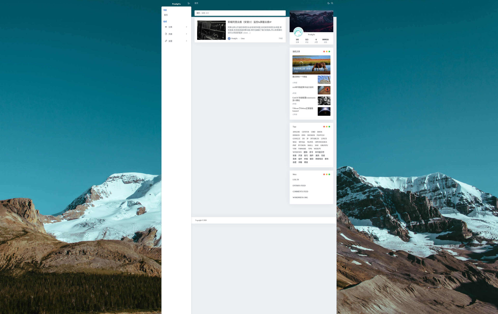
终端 (306, 159)
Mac (295, 142)
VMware (302, 149)
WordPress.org (300, 198)
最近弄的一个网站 (299, 77)
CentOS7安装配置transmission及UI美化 (303, 99)
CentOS (305, 132)
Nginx (310, 142)
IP (307, 139)
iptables (314, 139)
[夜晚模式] (328, 3)
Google (296, 139)
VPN (310, 149)
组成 (165, 21)
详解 (300, 162)
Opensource (321, 142)
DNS (303, 135)
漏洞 (317, 155)
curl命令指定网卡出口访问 (302, 87)
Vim (294, 149)
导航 (165, 10)
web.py (317, 149)
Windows (297, 152)
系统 (294, 159)
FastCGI (320, 135)
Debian (296, 135)
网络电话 (319, 159)
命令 (311, 152)
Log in (296, 180)
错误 (306, 162)
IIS (303, 139)
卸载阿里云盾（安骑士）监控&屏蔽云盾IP (249, 22)
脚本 (326, 159)
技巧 (306, 155)
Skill (310, 145)
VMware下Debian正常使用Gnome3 (302, 109)
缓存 (311, 159)
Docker (311, 135)
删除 (305, 152)
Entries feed (299, 186)
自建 (294, 162)
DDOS (319, 132)
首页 (166, 15)
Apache (296, 132)
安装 (294, 155)
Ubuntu (324, 145)
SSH (316, 145)
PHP (294, 145)
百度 (323, 155)
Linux (243, 38)
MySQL (302, 142)
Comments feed (300, 192)
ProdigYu (234, 38)
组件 (300, 159)
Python (302, 145)
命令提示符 (319, 152)
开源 (300, 155)
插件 (311, 155)
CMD (313, 132)
